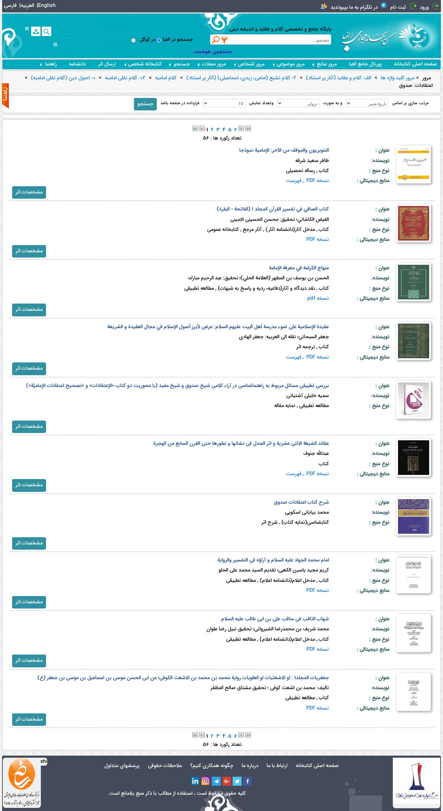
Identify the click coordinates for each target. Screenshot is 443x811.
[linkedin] (195, 781)
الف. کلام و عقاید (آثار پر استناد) (338, 78)
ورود (424, 7)
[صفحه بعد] (241, 128)
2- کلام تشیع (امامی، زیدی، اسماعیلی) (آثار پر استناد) (241, 78)
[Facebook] (247, 781)
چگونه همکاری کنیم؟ (211, 766)
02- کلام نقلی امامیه (125, 78)
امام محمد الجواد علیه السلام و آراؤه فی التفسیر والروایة (273, 560)
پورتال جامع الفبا (365, 64)
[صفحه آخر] (248, 128)
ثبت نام (398, 7)
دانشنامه (77, 64)
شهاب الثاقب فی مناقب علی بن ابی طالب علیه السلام (275, 619)
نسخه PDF (317, 181)
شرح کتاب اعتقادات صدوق (301, 502)
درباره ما (250, 766)
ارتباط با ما (276, 766)
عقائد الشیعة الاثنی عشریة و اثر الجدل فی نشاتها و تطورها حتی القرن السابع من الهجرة (241, 444)
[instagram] (205, 781)
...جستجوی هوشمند (211, 52)
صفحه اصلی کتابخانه (415, 64)
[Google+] (226, 781)
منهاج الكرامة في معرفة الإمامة (299, 268)
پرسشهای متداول (121, 766)
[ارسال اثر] (35, 31)
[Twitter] (237, 781)
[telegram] (216, 781)
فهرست (293, 181)
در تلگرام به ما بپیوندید (354, 7)
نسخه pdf (318, 299)
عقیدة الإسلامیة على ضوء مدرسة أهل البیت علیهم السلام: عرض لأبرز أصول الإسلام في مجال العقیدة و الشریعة (218, 327)
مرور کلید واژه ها (397, 78)
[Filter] (224, 39)
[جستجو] (46, 31)
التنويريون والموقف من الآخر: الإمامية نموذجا (284, 150)
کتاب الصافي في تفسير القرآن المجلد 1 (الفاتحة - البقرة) (273, 209)
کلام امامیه (166, 78)
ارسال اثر (107, 64)
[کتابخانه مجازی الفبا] (419, 35)
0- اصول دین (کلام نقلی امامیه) (63, 78)
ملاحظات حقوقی (165, 766)
